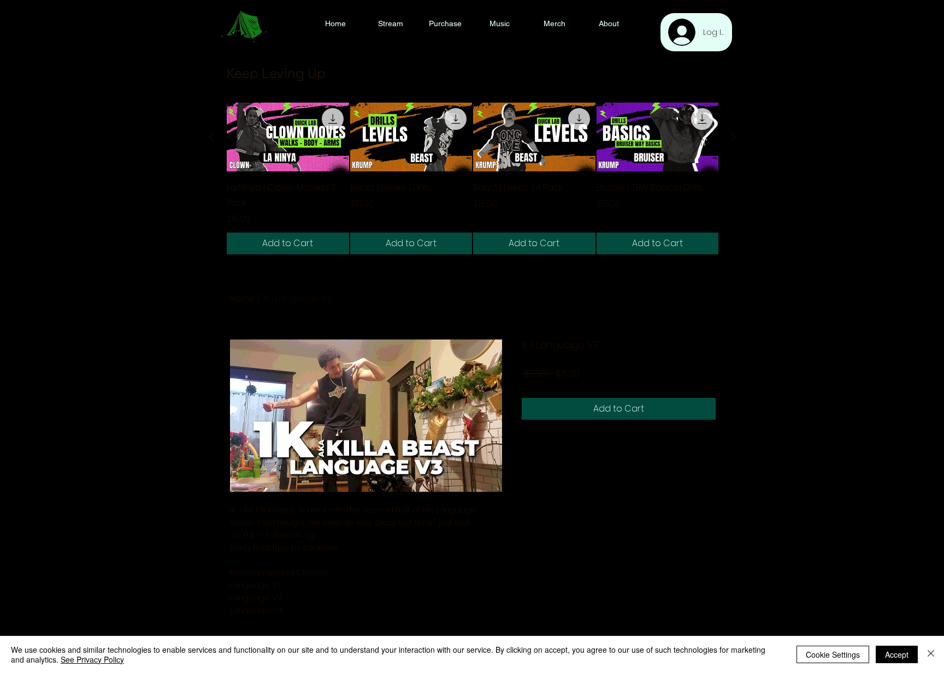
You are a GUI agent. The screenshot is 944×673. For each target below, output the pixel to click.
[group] (472, 178)
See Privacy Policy (92, 659)
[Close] (930, 654)
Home (242, 298)
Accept (896, 654)
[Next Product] (733, 137)
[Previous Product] (211, 137)
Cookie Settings (833, 654)
